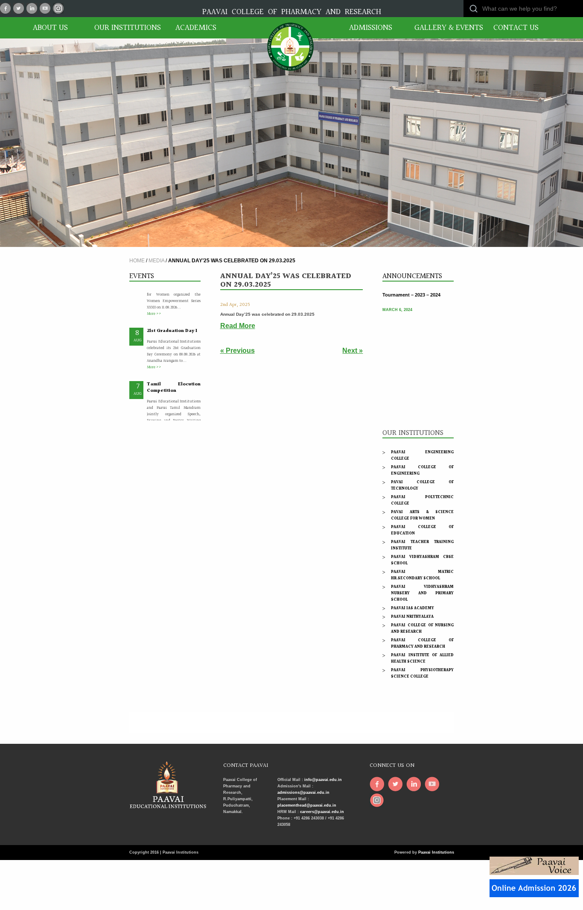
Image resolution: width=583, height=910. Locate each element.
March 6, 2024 (397, 303)
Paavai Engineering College (422, 455)
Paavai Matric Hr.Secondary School (422, 575)
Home (137, 261)
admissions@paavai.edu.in (303, 792)
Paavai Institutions (436, 852)
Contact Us (516, 27)
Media (156, 261)
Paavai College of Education (422, 530)
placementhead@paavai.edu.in (306, 805)
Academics (195, 27)
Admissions (370, 27)
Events (141, 276)
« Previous (237, 350)
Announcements (412, 276)
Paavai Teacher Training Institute (422, 545)
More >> (154, 299)
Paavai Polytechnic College (422, 500)
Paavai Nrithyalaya (412, 616)
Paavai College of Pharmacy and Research (422, 643)
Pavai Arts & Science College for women (422, 515)
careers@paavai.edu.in (322, 812)
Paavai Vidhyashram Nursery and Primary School (422, 593)
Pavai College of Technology (422, 485)
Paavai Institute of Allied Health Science (422, 658)
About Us (50, 27)
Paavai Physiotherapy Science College (422, 673)
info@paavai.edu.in (323, 780)
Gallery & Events (445, 27)
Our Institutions (125, 27)
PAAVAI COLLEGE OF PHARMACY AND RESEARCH (291, 12)
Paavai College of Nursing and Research (422, 628)
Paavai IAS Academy (412, 608)
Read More (237, 325)
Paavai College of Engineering (422, 470)
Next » (352, 350)
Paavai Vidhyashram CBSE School (422, 560)
